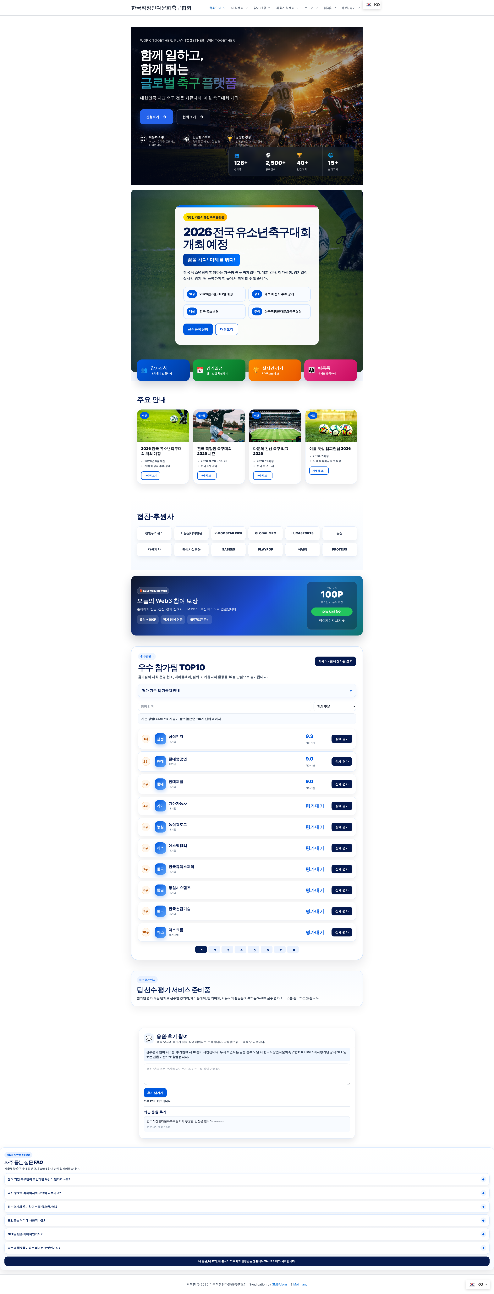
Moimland (300, 1284)
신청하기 (156, 117)
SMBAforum (280, 1284)
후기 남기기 (155, 1093)
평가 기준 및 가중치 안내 (161, 690)
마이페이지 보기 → (332, 620)
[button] (223, 7)
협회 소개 (193, 117)
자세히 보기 (150, 475)
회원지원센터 (285, 8)
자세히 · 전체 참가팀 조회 (335, 661)
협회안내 (215, 8)
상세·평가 (342, 739)
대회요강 (226, 329)
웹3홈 (328, 8)
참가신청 (260, 8)
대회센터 (237, 8)
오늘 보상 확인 (332, 611)
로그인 (309, 8)
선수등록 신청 (198, 329)
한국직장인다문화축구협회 (161, 8)
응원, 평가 (349, 8)
